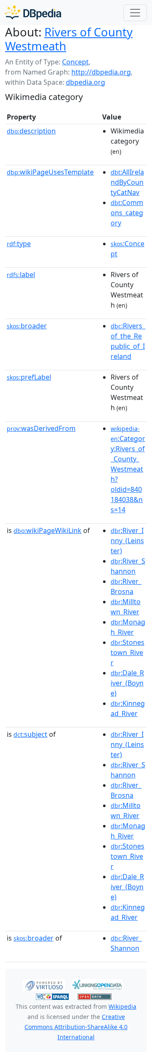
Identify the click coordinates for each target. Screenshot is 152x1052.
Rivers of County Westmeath (69, 39)
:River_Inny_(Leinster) (127, 540)
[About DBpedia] (33, 12)
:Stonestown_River (127, 652)
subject (30, 734)
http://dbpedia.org (101, 72)
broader (27, 325)
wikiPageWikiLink (47, 530)
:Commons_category (127, 213)
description (31, 131)
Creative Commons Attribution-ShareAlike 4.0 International (76, 1027)
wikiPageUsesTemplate (50, 172)
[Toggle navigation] (135, 12)
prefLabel (29, 377)
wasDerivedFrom (41, 428)
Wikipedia (122, 1006)
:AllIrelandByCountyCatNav (127, 182)
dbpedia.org (85, 82)
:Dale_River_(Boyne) (127, 683)
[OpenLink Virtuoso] (44, 984)
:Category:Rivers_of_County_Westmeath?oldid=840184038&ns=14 (128, 469)
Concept (75, 62)
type (19, 243)
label (21, 274)
